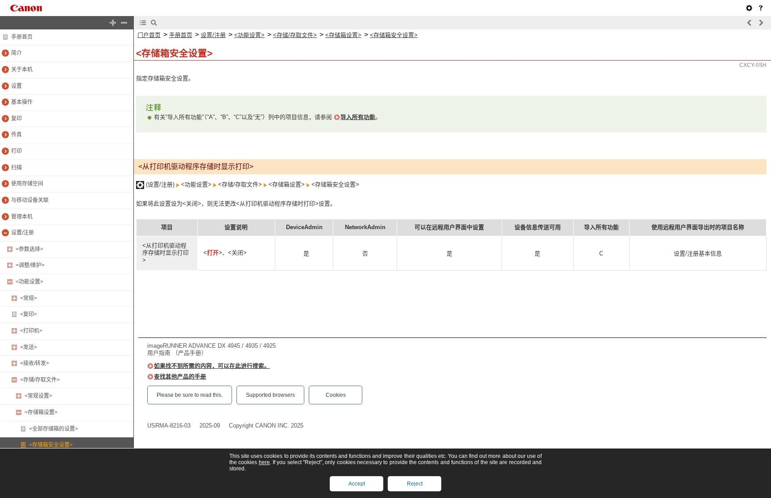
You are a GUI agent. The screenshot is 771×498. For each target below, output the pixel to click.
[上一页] (749, 23)
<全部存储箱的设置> (53, 429)
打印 (16, 151)
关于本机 (22, 69)
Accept (356, 484)
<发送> (28, 347)
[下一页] (761, 23)
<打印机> (31, 331)
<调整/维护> (30, 265)
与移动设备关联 (30, 200)
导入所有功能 (357, 117)
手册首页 (22, 37)
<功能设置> (29, 282)
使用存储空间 (27, 184)
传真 (16, 135)
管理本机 (22, 217)
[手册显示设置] (749, 8)
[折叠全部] (124, 23)
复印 (16, 118)
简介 (16, 53)
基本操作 (22, 102)
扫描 (16, 168)
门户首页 (149, 35)
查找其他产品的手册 (180, 376)
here (264, 462)
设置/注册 (22, 233)
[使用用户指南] (761, 8)
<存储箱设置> (41, 412)
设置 (16, 86)
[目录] (143, 23)
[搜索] (154, 23)
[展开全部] (113, 23)
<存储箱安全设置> (51, 445)
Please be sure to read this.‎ (190, 395)
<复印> (28, 314)
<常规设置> (38, 396)
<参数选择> (29, 249)
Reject (415, 484)
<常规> (28, 298)
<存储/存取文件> (40, 380)
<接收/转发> (34, 363)
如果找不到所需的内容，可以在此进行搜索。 (212, 365)
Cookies (336, 395)
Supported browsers (270, 395)
